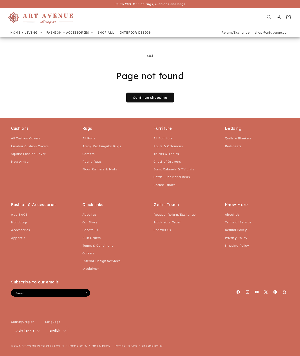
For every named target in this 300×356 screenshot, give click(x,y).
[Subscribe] (85, 293)
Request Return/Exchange (175, 215)
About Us (232, 215)
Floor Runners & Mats (99, 169)
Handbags (19, 222)
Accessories (20, 230)
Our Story (89, 222)
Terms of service (125, 345)
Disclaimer (90, 269)
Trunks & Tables (166, 154)
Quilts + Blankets (238, 139)
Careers (88, 253)
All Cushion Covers (25, 139)
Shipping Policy (237, 246)
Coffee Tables (164, 185)
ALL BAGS (19, 215)
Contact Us (162, 230)
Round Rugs (92, 162)
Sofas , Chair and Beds (172, 177)
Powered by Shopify (50, 345)
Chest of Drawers (167, 162)
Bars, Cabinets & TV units (174, 169)
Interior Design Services (101, 261)
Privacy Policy (236, 238)
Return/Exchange (235, 33)
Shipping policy (152, 345)
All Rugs (88, 139)
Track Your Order (167, 222)
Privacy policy (101, 345)
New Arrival (20, 162)
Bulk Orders (91, 238)
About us (89, 215)
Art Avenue (29, 345)
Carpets (88, 154)
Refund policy (78, 345)
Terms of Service (238, 222)
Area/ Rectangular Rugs (101, 146)
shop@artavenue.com (272, 33)
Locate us (90, 230)
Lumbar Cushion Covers (30, 146)
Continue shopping (150, 97)
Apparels (18, 238)
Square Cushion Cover (28, 154)
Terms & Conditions (97, 246)
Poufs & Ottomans (168, 146)
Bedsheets (233, 146)
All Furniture (163, 139)
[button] (26, 32)
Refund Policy (236, 230)
